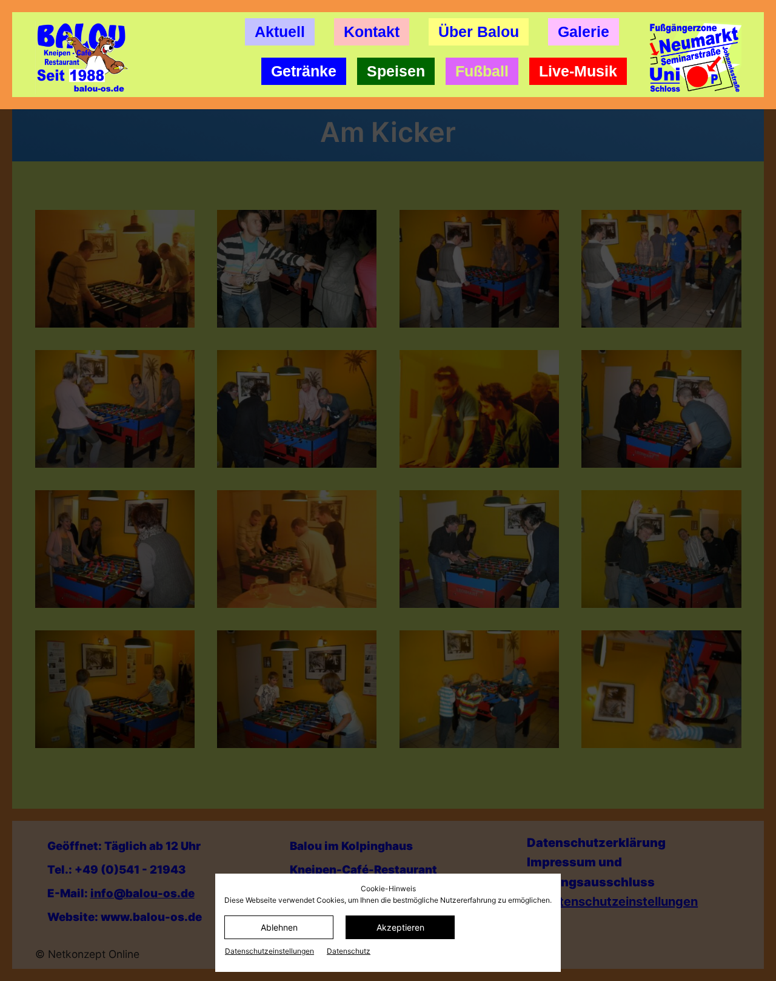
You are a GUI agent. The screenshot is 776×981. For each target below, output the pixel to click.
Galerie (583, 31)
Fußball (482, 70)
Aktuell (280, 31)
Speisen (396, 70)
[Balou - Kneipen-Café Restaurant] (86, 57)
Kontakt (372, 31)
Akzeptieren (400, 927)
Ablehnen (279, 927)
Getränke (303, 70)
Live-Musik (578, 70)
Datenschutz (348, 951)
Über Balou (478, 31)
